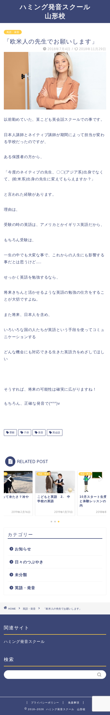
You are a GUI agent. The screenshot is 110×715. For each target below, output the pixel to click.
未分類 (21, 575)
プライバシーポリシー (45, 702)
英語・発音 (12, 32)
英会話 (56, 432)
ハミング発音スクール (24, 641)
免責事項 (73, 702)
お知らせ (23, 549)
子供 (26, 432)
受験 (12, 432)
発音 (40, 432)
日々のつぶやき (29, 562)
